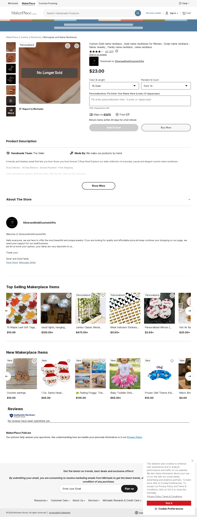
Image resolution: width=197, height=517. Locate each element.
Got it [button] (169, 503)
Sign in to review (98, 54)
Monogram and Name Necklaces (60, 37)
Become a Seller (153, 13)
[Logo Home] (24, 13)
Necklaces (36, 37)
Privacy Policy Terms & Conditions (164, 496)
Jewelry (24, 37)
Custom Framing (48, 3)
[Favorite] (76, 45)
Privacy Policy (134, 437)
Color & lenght (97, 80)
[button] (169, 508)
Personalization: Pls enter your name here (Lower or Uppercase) (124, 93)
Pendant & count (150, 80)
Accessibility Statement (59, 512)
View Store (12, 262)
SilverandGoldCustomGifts (129, 61)
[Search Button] (138, 13)
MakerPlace (12, 37)
